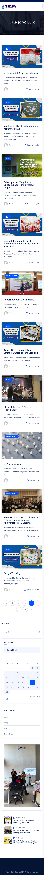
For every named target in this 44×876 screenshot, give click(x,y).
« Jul (6, 699)
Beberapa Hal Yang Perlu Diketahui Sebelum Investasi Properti (19, 185)
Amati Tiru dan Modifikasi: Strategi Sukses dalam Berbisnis (21, 351)
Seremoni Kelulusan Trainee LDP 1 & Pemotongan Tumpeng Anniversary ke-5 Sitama (22, 520)
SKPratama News (13, 464)
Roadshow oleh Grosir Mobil (19, 299)
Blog (7, 49)
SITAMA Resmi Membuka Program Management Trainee (26, 832)
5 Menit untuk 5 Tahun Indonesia (21, 73)
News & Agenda (11, 276)
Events (8, 379)
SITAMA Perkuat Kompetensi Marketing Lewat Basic (24, 821)
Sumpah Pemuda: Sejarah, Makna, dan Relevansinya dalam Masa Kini (21, 244)
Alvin (11, 89)
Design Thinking (12, 573)
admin (11, 480)
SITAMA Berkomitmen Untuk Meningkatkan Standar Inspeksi (25, 842)
